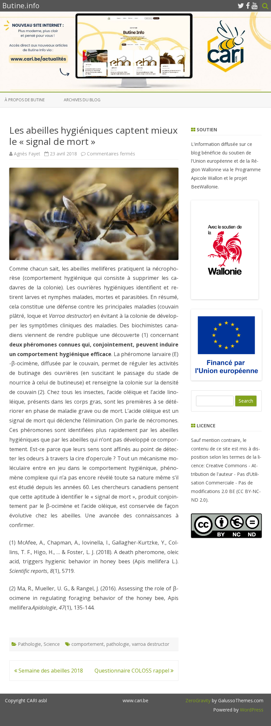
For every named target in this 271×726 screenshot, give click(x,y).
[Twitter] (241, 5)
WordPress (251, 710)
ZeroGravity (198, 700)
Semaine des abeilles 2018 (50, 670)
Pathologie (29, 644)
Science (52, 644)
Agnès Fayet (27, 153)
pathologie (117, 644)
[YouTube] (254, 5)
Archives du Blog (82, 100)
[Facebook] (248, 5)
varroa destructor (150, 644)
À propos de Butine (25, 100)
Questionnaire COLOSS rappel (133, 670)
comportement (87, 644)
